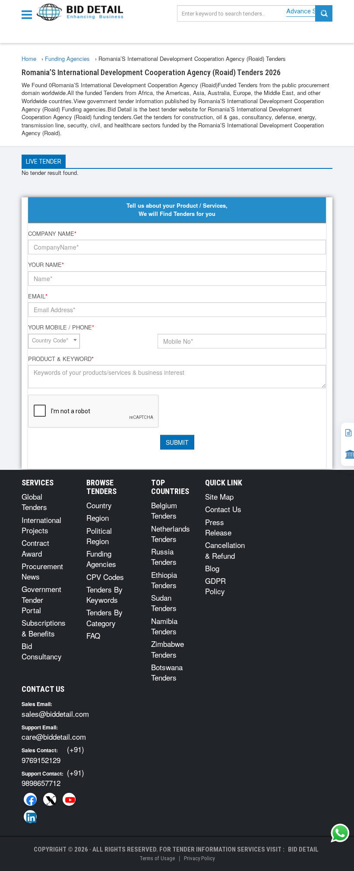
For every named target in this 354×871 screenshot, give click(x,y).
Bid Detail (303, 849)
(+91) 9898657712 (53, 777)
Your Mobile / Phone (61, 327)
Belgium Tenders (164, 510)
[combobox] (54, 341)
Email (37, 296)
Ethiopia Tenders (164, 579)
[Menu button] (29, 14)
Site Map (219, 496)
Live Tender (43, 161)
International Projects (41, 524)
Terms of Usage (157, 858)
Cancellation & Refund (225, 550)
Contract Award (35, 547)
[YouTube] (69, 799)
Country (99, 505)
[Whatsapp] (340, 833)
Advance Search (309, 11)
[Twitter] (49, 799)
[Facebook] (30, 799)
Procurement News (42, 571)
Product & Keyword (61, 359)
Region (97, 517)
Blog (212, 568)
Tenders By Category (104, 617)
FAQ (93, 635)
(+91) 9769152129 (53, 754)
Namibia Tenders (164, 626)
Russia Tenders (164, 556)
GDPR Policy (215, 585)
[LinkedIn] (30, 816)
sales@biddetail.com (55, 713)
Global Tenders (34, 501)
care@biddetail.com (54, 736)
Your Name (46, 265)
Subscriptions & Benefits (44, 627)
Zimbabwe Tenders (167, 648)
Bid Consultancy (42, 651)
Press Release (218, 527)
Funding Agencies (101, 558)
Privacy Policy (199, 858)
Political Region (99, 535)
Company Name (52, 234)
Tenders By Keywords (104, 594)
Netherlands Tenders (170, 533)
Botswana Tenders (167, 672)
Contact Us (223, 509)
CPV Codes (105, 576)
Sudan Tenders (164, 602)
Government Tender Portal (41, 599)
